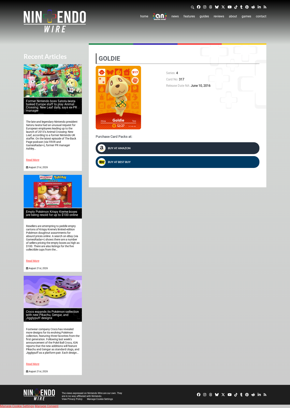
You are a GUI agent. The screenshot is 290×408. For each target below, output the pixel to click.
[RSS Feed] (265, 7)
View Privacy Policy (72, 399)
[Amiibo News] (160, 16)
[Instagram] (204, 7)
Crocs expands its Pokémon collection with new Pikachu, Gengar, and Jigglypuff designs (52, 315)
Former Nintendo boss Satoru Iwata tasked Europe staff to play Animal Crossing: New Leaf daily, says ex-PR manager (51, 105)
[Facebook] (198, 7)
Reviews (219, 16)
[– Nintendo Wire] (55, 22)
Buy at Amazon (119, 148)
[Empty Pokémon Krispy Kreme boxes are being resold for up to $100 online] (53, 206)
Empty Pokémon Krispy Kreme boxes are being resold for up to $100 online (52, 213)
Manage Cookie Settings (100, 399)
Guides (204, 16)
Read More (32, 160)
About (233, 16)
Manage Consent (46, 406)
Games (246, 16)
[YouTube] (230, 7)
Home (144, 16)
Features (189, 16)
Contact (261, 16)
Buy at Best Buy (119, 162)
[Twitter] (223, 7)
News (175, 16)
